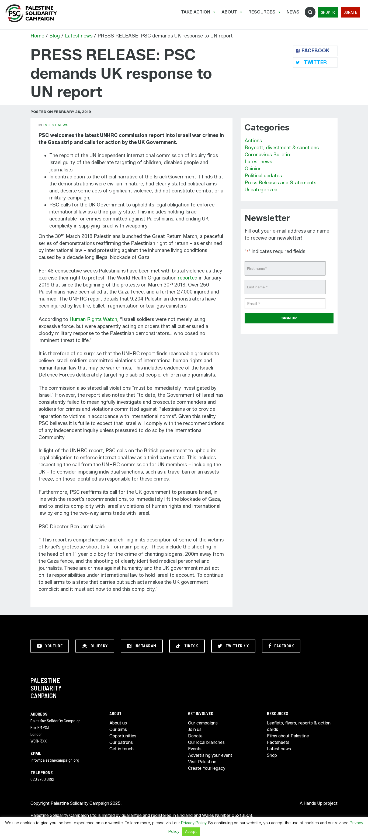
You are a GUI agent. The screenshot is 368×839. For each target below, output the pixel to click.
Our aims (118, 729)
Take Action (195, 12)
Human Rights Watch (93, 319)
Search (310, 12)
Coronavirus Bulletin (267, 155)
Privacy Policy (193, 822)
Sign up (289, 318)
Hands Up (313, 803)
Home (37, 36)
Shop (325, 12)
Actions (253, 141)
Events (195, 748)
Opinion (253, 169)
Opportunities (122, 735)
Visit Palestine (202, 761)
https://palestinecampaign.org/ (31, 13)
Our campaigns (203, 723)
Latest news (78, 36)
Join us (195, 729)
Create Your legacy (206, 768)
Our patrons (121, 742)
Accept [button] (191, 831)
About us (118, 723)
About (229, 12)
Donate (350, 12)
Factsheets (278, 742)
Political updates (263, 176)
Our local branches (206, 742)
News (293, 12)
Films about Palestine (288, 735)
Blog (54, 36)
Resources (261, 12)
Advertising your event (210, 755)
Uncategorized (261, 190)
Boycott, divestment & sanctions (282, 148)
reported (187, 278)
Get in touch (121, 748)
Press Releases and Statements (280, 183)
